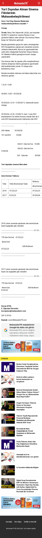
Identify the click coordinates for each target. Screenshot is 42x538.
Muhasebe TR (10, 528)
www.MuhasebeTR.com (17, 320)
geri (3, 3)
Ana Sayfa (9, 522)
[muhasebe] (21, 5)
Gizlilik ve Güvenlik (30, 522)
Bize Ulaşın (17, 522)
